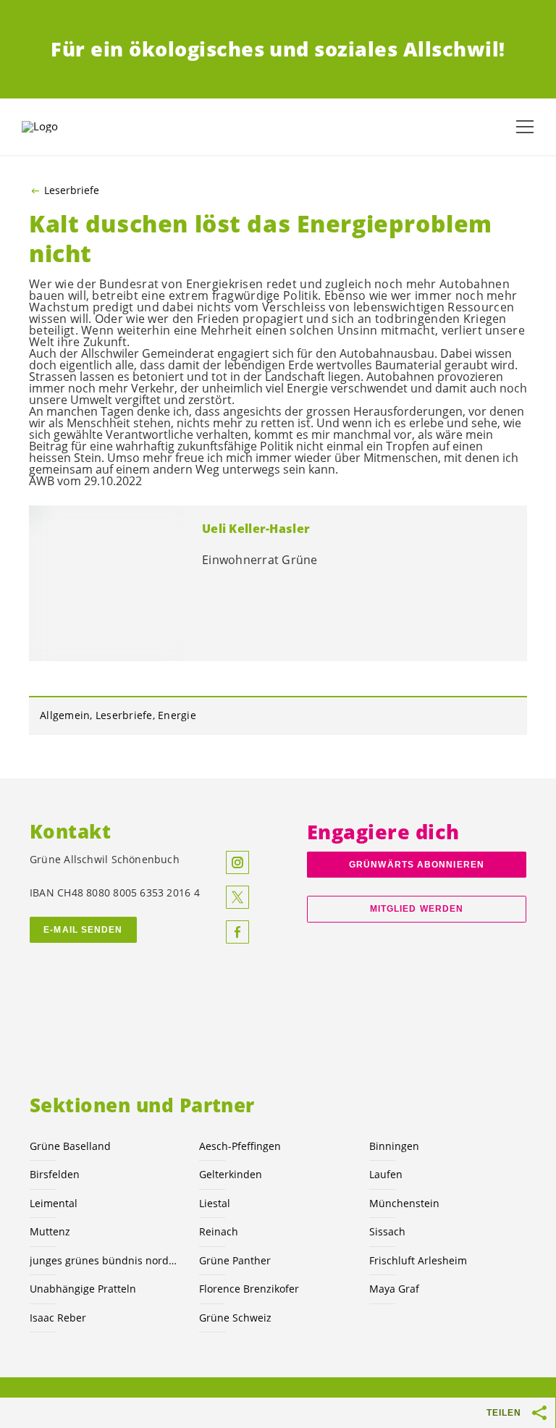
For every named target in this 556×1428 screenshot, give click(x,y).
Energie (177, 715)
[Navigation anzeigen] (525, 126)
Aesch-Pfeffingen (240, 1146)
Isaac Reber (58, 1317)
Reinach (218, 1231)
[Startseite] (58, 127)
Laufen (386, 1174)
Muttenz (50, 1231)
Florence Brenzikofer (249, 1288)
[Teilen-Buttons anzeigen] (540, 1412)
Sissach (387, 1231)
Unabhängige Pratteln (83, 1288)
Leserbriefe (71, 190)
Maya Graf (394, 1288)
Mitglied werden (416, 909)
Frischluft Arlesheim (418, 1260)
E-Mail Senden (82, 930)
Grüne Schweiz (235, 1317)
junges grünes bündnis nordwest (106, 1260)
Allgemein (65, 715)
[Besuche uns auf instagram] (237, 862)
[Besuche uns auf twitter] (237, 897)
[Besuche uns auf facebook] (237, 932)
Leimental (53, 1203)
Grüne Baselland (70, 1146)
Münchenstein (404, 1203)
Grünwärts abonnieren (416, 865)
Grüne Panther (235, 1260)
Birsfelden (55, 1174)
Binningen (394, 1146)
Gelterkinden (230, 1174)
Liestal (214, 1203)
